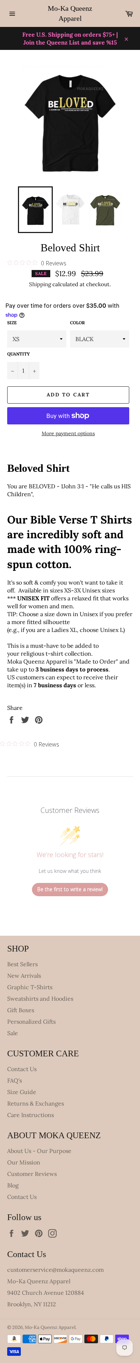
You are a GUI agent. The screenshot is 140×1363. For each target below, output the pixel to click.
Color (77, 322)
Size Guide (21, 1091)
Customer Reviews (32, 1173)
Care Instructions (30, 1114)
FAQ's (14, 1080)
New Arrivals (24, 975)
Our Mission (23, 1162)
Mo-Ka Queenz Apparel (70, 13)
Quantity (18, 354)
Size (12, 322)
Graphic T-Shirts (29, 987)
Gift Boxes (20, 1010)
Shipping (40, 284)
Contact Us (22, 1069)
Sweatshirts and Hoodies (40, 998)
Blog (13, 1185)
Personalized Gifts (31, 1021)
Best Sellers (22, 964)
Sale (12, 1033)
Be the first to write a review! (70, 889)
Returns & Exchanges (35, 1103)
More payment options (68, 433)
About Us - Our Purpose (39, 1150)
